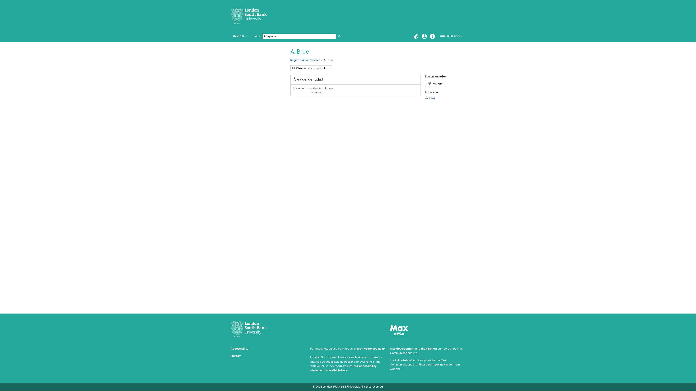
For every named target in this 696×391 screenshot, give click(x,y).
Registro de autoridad (305, 60)
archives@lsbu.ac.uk (371, 348)
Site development (402, 348)
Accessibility (239, 348)
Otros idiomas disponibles (311, 68)
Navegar (239, 36)
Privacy (236, 356)
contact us (435, 364)
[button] (416, 36)
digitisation (429, 348)
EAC (432, 98)
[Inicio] (250, 15)
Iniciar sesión (450, 36)
